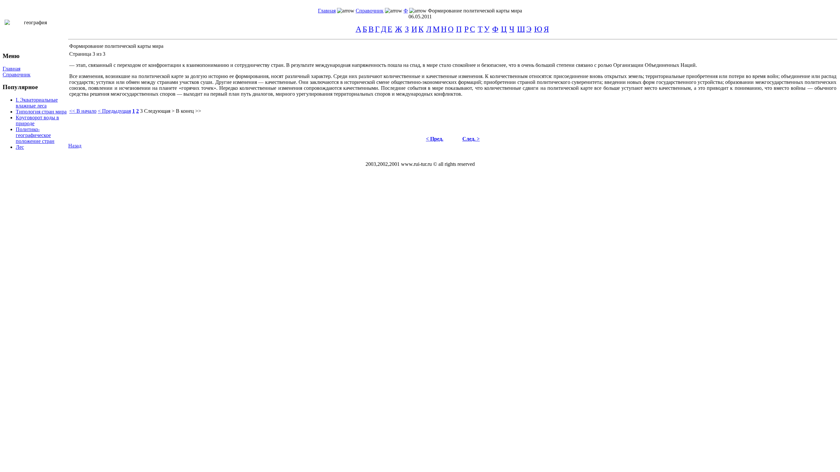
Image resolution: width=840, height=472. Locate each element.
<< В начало (82, 111)
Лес (20, 147)
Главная (327, 10)
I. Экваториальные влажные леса (37, 102)
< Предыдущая (114, 111)
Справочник (370, 10)
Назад (74, 145)
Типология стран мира (41, 111)
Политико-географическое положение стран (35, 135)
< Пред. (434, 139)
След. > (471, 139)
